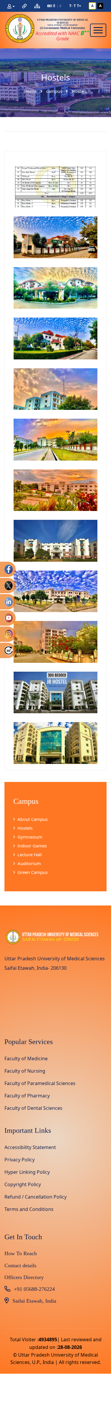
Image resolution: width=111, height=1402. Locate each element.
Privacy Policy (19, 1159)
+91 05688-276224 (34, 1289)
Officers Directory (24, 1277)
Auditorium (29, 863)
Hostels (25, 828)
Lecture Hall (29, 854)
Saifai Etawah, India (34, 1301)
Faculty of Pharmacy (27, 1095)
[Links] (24, 6)
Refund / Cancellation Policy (35, 1197)
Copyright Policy (22, 1184)
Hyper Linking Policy (27, 1172)
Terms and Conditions (29, 1209)
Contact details (20, 1265)
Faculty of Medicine (26, 1058)
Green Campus (32, 872)
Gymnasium (29, 837)
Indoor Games (32, 846)
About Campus (32, 819)
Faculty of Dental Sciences (33, 1108)
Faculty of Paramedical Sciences (39, 1083)
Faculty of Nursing (24, 1071)
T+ (79, 5)
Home (30, 91)
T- (71, 5)
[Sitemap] (37, 6)
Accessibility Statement (30, 1147)
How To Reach (20, 1253)
